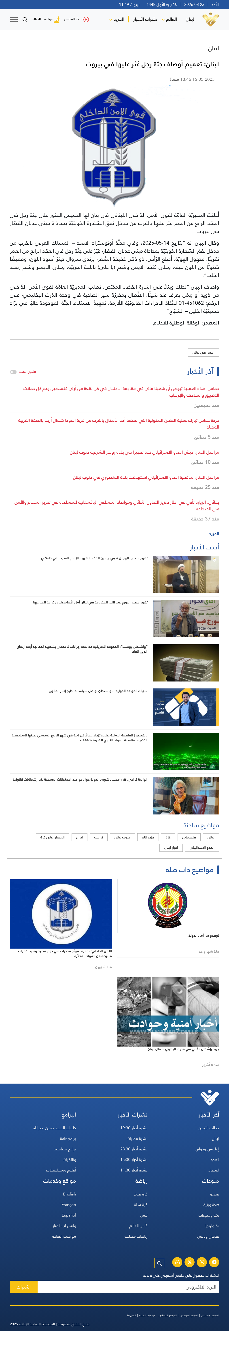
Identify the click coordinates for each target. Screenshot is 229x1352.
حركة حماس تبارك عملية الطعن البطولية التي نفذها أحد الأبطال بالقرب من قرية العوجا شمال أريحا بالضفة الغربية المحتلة (118, 423)
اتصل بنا (131, 1315)
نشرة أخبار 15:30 (134, 1159)
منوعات (210, 1181)
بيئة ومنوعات (209, 1215)
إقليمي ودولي (207, 1149)
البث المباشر (73, 19)
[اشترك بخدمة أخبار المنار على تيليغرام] (214, 1262)
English (69, 1194)
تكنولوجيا (212, 1225)
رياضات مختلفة (136, 1236)
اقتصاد (213, 1170)
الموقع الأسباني (168, 1315)
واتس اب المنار (64, 1225)
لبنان (190, 19)
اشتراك (24, 1286)
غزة (168, 837)
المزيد (119, 19)
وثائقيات (69, 1159)
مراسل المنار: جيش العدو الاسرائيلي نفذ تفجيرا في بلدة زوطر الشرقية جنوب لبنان (144, 452)
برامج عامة (68, 1138)
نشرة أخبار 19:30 (134, 1128)
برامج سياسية (65, 1149)
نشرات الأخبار (145, 19)
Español (69, 1215)
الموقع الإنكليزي (210, 1315)
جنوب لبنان (122, 837)
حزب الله (148, 837)
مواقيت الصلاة (42, 19)
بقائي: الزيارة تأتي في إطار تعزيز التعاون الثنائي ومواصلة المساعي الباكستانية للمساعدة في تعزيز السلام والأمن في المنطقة (117, 505)
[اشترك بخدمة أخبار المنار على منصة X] (189, 1262)
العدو (215, 1159)
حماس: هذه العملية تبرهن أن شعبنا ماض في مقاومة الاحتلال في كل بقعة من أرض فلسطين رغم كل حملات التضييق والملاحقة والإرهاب (121, 391)
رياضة (142, 1181)
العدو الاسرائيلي (202, 847)
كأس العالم (138, 1225)
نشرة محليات (137, 1138)
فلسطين (189, 837)
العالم (171, 19)
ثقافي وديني (208, 1236)
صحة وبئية (211, 1204)
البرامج (69, 1114)
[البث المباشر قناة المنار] (177, 1262)
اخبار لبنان (171, 847)
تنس (144, 1215)
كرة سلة (141, 1204)
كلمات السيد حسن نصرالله (54, 1128)
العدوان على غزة (52, 837)
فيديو (214, 1194)
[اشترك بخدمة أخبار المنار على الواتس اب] (202, 1262)
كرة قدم (141, 1194)
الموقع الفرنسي (189, 1315)
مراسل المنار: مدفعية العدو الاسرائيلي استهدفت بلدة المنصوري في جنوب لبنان (146, 477)
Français (68, 1204)
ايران (79, 837)
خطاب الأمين (209, 1128)
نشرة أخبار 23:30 (134, 1149)
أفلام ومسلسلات (61, 1170)
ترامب (98, 837)
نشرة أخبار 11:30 (134, 1170)
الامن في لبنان (203, 352)
